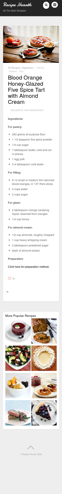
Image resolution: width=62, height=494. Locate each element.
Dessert (13, 71)
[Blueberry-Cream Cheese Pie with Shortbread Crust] (44, 413)
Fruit (21, 71)
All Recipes (14, 67)
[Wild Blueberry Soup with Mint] (18, 331)
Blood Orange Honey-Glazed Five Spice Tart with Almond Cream (26, 89)
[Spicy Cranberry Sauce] (44, 386)
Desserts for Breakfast (27, 110)
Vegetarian (27, 67)
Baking (40, 67)
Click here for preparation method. (28, 267)
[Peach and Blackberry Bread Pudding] (18, 386)
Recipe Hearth (29, 454)
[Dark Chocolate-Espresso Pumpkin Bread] (44, 331)
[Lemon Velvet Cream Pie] (44, 359)
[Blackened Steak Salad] (18, 359)
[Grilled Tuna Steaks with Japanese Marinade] (18, 413)
